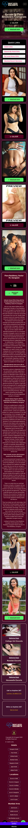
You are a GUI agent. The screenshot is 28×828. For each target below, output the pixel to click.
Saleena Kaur (14, 638)
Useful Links (10, 742)
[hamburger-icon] (25, 4)
